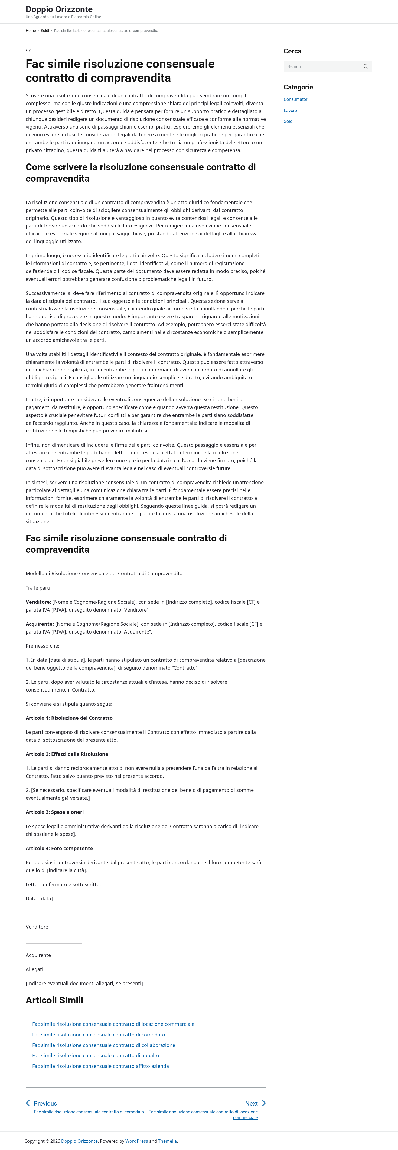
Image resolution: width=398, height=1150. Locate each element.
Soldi (288, 121)
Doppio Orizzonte (79, 1141)
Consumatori (296, 99)
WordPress (136, 1141)
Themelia (167, 1141)
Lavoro (290, 110)
